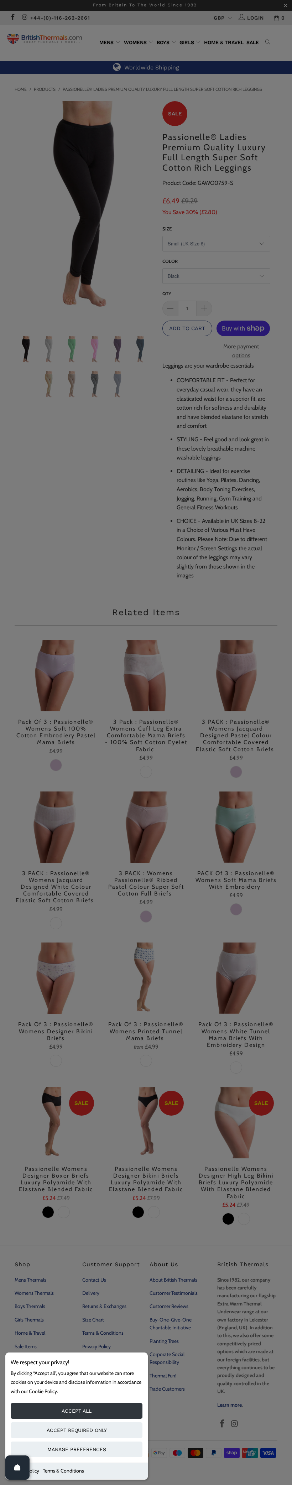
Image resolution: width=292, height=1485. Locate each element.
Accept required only (77, 1430)
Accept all (77, 1411)
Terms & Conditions (63, 1471)
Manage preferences (76, 1449)
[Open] (17, 1467)
